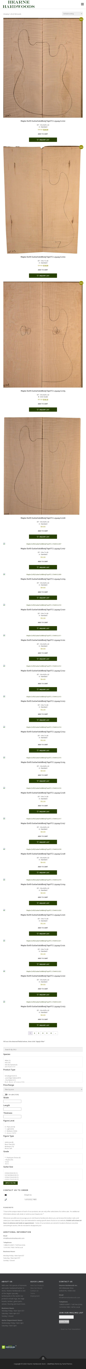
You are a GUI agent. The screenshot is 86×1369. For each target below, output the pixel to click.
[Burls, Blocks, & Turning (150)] (43, 1082)
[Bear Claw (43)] (43, 1144)
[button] (43, 140)
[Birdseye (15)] (43, 1146)
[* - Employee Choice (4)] (43, 1158)
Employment (35, 1296)
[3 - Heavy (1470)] (43, 1133)
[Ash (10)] (43, 1063)
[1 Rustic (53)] (43, 1160)
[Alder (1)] (43, 1060)
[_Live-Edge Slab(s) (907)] (43, 1078)
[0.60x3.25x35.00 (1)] (43, 1179)
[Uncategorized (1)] (43, 1076)
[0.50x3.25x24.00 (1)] (43, 1177)
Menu (82, 4)
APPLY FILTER (10, 1183)
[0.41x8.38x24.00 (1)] (43, 1175)
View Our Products (37, 1285)
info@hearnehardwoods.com (13, 1238)
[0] (43, 1058)
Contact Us (34, 1291)
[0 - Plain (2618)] (43, 1127)
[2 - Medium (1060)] (43, 1131)
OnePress (50, 1364)
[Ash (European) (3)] (43, 1065)
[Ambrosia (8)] (43, 1142)
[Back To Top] (43, 1359)
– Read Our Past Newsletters (70, 1329)
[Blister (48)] (43, 1149)
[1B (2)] (43, 1164)
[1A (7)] (43, 1162)
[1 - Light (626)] (43, 1129)
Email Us (28, 1195)
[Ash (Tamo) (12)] (43, 1067)
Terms (32, 1293)
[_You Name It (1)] (43, 1080)
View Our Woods (36, 1288)
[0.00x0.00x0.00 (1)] (43, 1173)
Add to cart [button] (43, 134)
